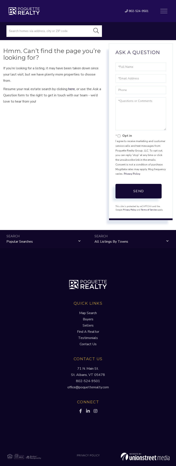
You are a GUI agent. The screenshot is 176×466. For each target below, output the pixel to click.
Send (138, 191)
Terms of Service (149, 209)
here (71, 89)
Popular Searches (19, 241)
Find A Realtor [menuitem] (88, 331)
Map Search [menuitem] (88, 313)
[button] (96, 31)
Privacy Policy (132, 174)
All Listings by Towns (111, 241)
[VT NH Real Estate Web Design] (142, 456)
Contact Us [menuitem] (88, 344)
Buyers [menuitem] (88, 319)
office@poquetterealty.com (88, 387)
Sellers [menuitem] (88, 325)
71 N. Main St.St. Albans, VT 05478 (88, 371)
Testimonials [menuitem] (88, 338)
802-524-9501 (138, 11)
